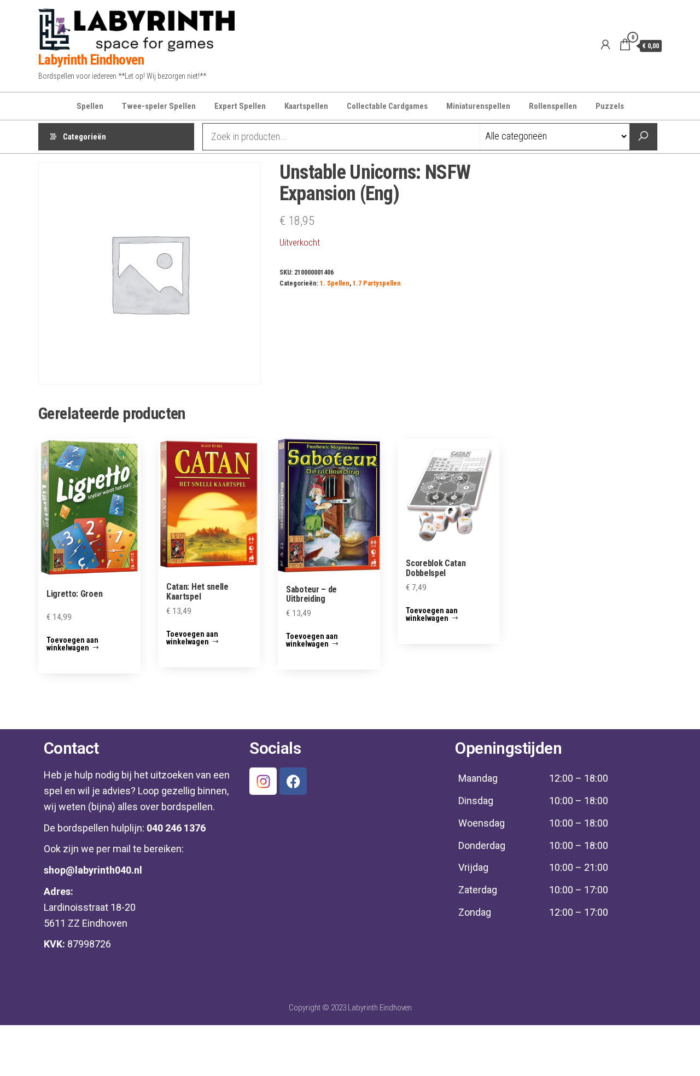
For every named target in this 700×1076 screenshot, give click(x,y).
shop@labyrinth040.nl (93, 870)
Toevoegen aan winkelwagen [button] (72, 644)
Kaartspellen (306, 106)
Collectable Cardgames (387, 106)
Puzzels (610, 106)
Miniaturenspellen (478, 106)
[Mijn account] (605, 45)
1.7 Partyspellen (377, 283)
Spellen (90, 106)
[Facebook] (293, 781)
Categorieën (84, 137)
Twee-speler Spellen (159, 106)
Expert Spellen (240, 106)
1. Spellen (334, 283)
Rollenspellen (553, 106)
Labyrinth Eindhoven (91, 59)
